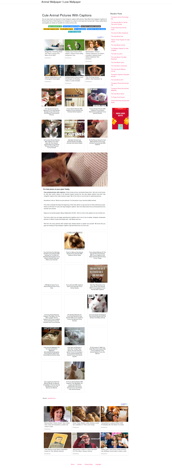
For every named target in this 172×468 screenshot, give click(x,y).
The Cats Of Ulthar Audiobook (119, 33)
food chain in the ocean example (96, 29)
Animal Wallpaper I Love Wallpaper (61, 2)
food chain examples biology (71, 26)
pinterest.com (52, 398)
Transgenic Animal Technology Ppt (119, 18)
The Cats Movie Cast (117, 36)
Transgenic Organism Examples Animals (120, 75)
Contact (79, 464)
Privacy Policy (89, 464)
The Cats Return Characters (119, 66)
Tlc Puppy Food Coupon (118, 97)
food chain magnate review (51, 29)
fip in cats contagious (75, 32)
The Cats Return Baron (117, 94)
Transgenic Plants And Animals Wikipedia (120, 89)
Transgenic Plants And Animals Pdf (120, 84)
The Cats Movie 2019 (117, 80)
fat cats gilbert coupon (66, 29)
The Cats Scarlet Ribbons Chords (118, 70)
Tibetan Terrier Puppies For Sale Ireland (120, 40)
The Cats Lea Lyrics (116, 54)
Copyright (98, 464)
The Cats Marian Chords (118, 45)
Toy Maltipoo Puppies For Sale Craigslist (119, 49)
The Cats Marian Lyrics (117, 62)
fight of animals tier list (55, 26)
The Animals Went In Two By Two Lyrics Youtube (119, 23)
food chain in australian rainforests (90, 26)
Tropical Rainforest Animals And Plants (120, 101)
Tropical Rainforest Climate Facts (118, 28)
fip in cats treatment (80, 29)
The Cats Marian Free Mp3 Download (118, 58)
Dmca (72, 464)
